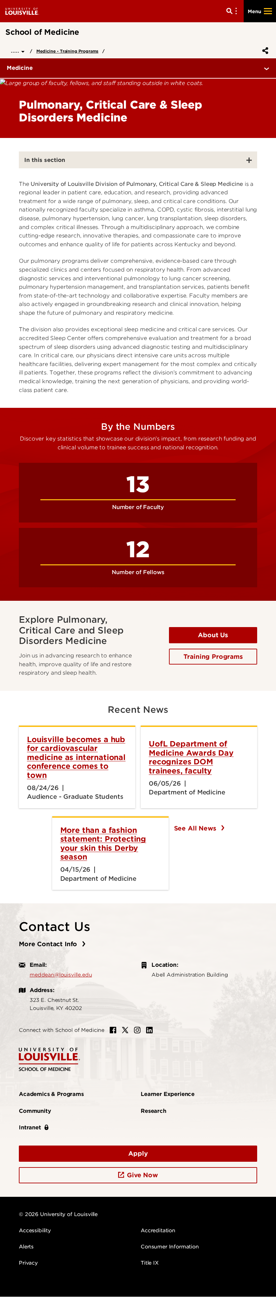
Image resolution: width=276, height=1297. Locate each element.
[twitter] (125, 1030)
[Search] (233, 11)
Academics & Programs (51, 1094)
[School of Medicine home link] (49, 1059)
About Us (213, 635)
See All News (196, 828)
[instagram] (137, 1030)
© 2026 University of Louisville (58, 1214)
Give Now (142, 1175)
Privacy (28, 1263)
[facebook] (113, 1030)
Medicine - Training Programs (67, 51)
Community (35, 1111)
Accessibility (35, 1231)
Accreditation (158, 1231)
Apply (137, 1153)
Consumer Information (170, 1247)
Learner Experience (168, 1094)
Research (153, 1111)
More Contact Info (49, 944)
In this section (44, 160)
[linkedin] (149, 1030)
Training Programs (213, 656)
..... (16, 50)
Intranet (30, 1127)
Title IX (150, 1263)
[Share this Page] (263, 50)
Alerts (26, 1247)
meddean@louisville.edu (61, 975)
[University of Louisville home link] (22, 11)
